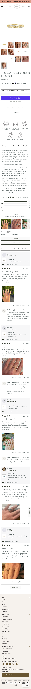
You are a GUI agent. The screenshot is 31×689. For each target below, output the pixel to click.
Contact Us (5, 616)
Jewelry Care (5, 626)
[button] (15, 201)
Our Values (5, 651)
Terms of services (17, 680)
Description (5, 145)
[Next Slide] (28, 224)
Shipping (20, 145)
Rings (3, 599)
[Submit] (28, 675)
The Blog (4, 656)
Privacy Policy (26, 680)
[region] (15, 224)
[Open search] (5, 6)
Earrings (4, 604)
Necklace (4, 602)
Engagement (5, 609)
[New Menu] (2, 6)
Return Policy (13, 145)
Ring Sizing (26, 145)
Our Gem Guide (6, 653)
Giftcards (4, 611)
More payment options (15, 101)
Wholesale (5, 621)
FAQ (3, 636)
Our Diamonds (6, 631)
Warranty (4, 643)
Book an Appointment (8, 619)
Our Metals (5, 634)
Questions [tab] (14, 235)
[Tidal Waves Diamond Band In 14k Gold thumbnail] (4, 45)
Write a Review (19, 243)
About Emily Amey (7, 648)
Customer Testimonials (8, 658)
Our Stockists (5, 624)
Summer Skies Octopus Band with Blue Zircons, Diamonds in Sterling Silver (17, 477)
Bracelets (4, 606)
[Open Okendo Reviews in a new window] (7, 232)
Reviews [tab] (5, 235)
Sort (15, 249)
